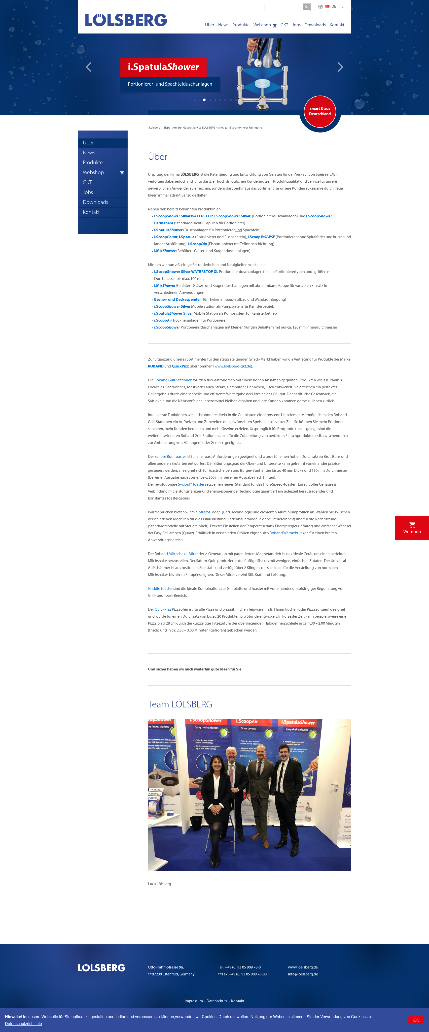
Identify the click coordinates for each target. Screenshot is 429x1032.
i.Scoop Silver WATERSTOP (183, 216)
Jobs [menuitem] (296, 25)
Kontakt (237, 1001)
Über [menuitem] (209, 25)
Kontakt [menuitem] (337, 25)
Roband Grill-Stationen (173, 380)
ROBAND (156, 366)
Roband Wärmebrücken (289, 533)
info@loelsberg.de (303, 974)
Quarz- (225, 512)
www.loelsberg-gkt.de (232, 366)
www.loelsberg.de (303, 967)
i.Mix (165, 251)
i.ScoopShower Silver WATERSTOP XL (186, 272)
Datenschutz (217, 1001)
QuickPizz (163, 610)
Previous (88, 67)
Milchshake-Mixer (183, 554)
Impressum (194, 1001)
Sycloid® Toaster (191, 485)
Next (341, 67)
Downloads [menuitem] (315, 25)
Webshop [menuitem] (262, 25)
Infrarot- (204, 512)
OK (416, 1020)
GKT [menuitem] (284, 25)
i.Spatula (168, 230)
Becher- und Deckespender (177, 300)
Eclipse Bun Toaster (170, 457)
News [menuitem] (223, 25)
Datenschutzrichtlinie (23, 1023)
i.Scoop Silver (232, 216)
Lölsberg (154, 127)
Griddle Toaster (160, 589)
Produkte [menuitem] (241, 25)
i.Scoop (166, 237)
